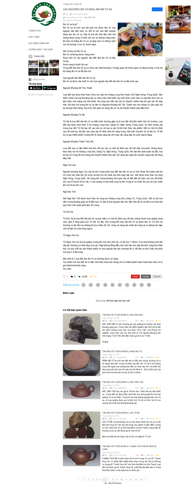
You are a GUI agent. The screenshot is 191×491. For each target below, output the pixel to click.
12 (131, 480)
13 (136, 480)
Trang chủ (67, 4)
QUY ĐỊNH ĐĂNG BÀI (39, 43)
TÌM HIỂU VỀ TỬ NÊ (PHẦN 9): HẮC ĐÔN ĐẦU (122, 315)
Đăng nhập (101, 300)
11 (126, 480)
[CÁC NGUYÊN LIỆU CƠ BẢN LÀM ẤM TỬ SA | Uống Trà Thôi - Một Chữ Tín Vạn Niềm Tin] (43, 25)
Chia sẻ (78, 4)
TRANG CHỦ (35, 30)
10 (121, 480)
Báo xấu (157, 277)
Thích (135, 277)
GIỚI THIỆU (34, 37)
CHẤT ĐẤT (91, 17)
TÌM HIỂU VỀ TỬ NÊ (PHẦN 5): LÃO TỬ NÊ (121, 413)
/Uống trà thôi (38, 79)
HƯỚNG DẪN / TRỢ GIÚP (41, 49)
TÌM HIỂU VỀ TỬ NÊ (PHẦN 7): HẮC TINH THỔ (122, 382)
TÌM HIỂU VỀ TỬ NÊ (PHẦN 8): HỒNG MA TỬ (122, 351)
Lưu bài (145, 277)
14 (141, 480)
